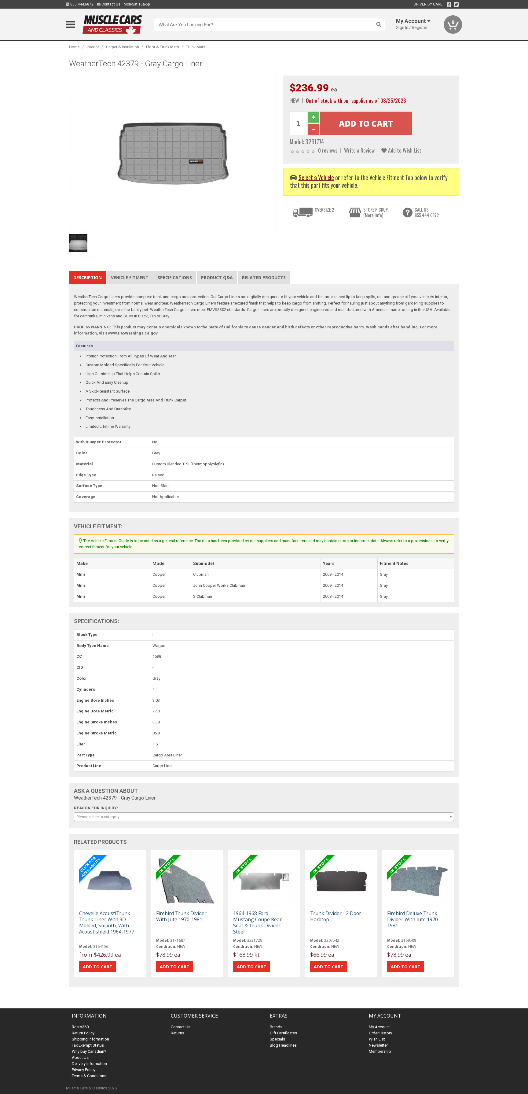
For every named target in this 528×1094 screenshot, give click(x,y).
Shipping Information (90, 1039)
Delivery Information (89, 1063)
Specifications (175, 277)
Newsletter (378, 1045)
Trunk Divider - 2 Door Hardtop (335, 916)
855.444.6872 (81, 4)
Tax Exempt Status (88, 1045)
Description (87, 277)
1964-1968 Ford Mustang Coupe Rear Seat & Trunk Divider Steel (257, 922)
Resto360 (80, 1027)
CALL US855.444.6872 (427, 212)
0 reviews (327, 150)
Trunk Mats (195, 47)
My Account (379, 1027)
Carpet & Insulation (122, 47)
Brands (276, 1027)
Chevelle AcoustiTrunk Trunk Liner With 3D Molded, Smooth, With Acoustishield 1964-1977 (106, 922)
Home (74, 47)
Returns (177, 1033)
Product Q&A (217, 277)
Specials (277, 1039)
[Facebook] (449, 5)
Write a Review (359, 150)
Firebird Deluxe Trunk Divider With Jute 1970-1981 (413, 919)
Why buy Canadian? (89, 1051)
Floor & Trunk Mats (162, 47)
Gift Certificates (283, 1033)
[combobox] (264, 816)
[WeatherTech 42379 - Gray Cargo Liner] (173, 153)
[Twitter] (456, 5)
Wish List (377, 1039)
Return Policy (83, 1033)
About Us (80, 1057)
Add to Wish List (404, 150)
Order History (380, 1033)
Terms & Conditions (89, 1076)
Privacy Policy (83, 1069)
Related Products (264, 277)
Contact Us (110, 4)
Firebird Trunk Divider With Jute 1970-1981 (181, 916)
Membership (380, 1051)
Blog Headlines (283, 1045)
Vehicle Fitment (129, 277)
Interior (93, 47)
